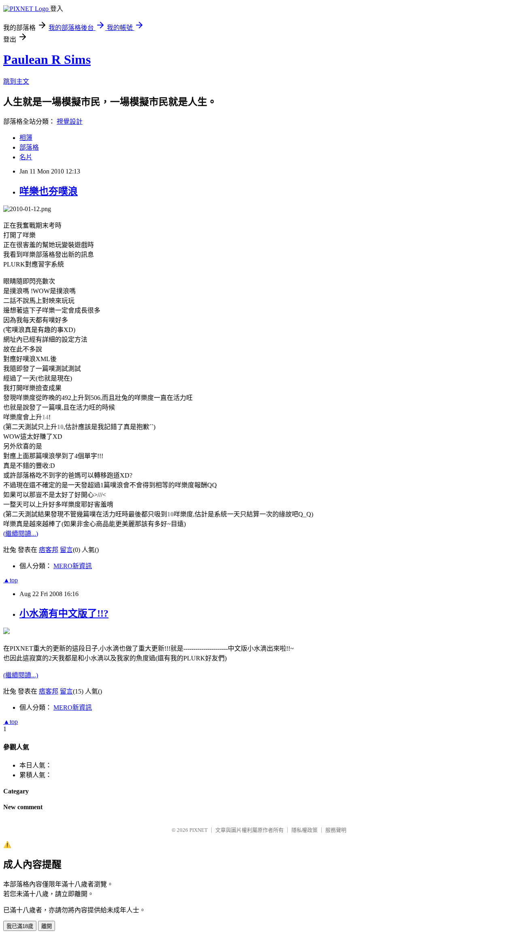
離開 (46, 926)
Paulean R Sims (47, 59)
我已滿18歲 (19, 926)
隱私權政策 (304, 830)
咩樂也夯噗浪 (48, 191)
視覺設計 (70, 121)
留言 (66, 549)
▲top (10, 580)
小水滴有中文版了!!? (63, 613)
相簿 (25, 137)
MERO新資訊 (72, 566)
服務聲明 (335, 830)
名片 (25, 157)
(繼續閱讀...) (20, 533)
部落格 (29, 147)
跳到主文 (16, 81)
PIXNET (198, 830)
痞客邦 (48, 549)
